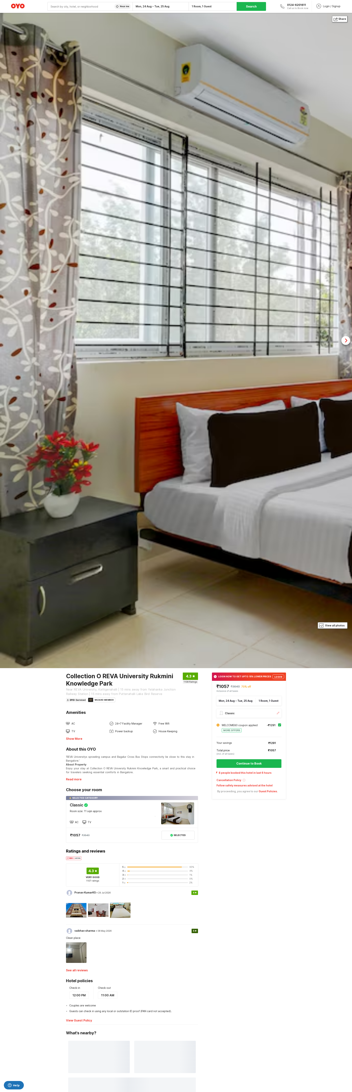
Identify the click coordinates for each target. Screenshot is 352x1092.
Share (342, 18)
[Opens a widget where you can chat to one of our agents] (14, 1085)
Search (251, 6)
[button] (249, 781)
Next (345, 340)
